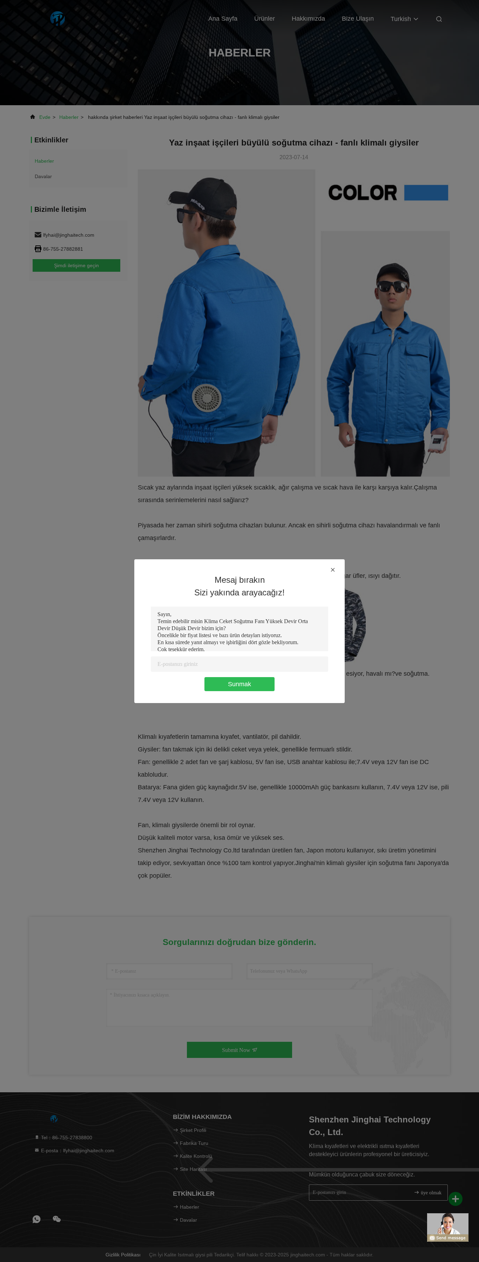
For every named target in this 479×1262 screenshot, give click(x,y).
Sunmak (239, 684)
